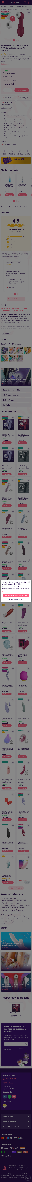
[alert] (16, 591)
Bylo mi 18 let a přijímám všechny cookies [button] (16, 595)
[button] (16, 599)
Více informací (5, 591)
